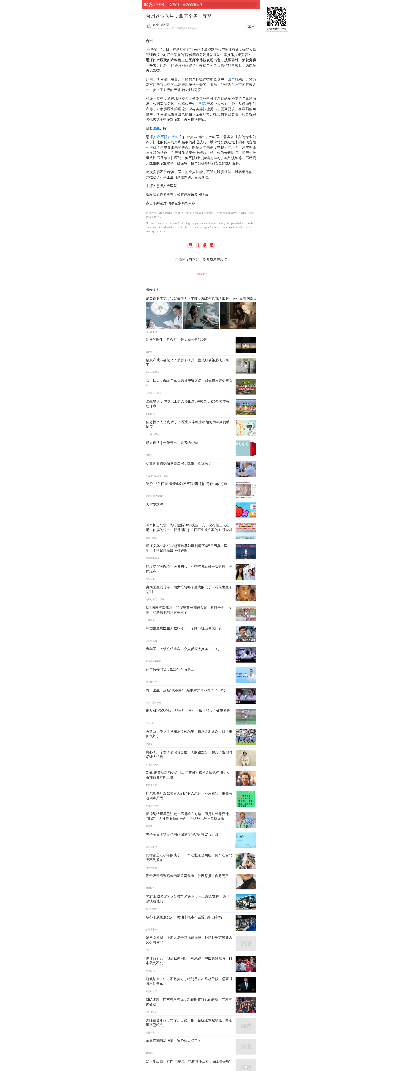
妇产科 (173, 136)
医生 (156, 128)
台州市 (236, 84)
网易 (148, 4)
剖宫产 (204, 103)
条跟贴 (200, 274)
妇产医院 (160, 136)
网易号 (160, 4)
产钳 (234, 79)
